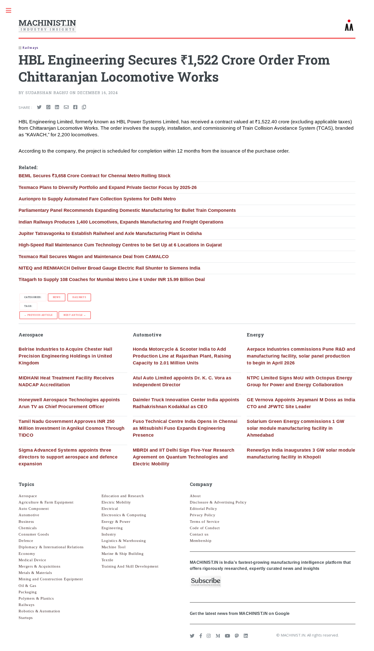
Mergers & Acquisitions (39, 566)
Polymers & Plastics (36, 598)
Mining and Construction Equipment (51, 579)
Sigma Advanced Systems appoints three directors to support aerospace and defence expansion (68, 457)
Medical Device (32, 560)
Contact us (199, 534)
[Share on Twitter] (39, 107)
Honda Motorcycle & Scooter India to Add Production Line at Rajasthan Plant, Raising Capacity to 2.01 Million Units (182, 356)
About (195, 496)
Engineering (112, 528)
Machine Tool (114, 547)
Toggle (8, 10)
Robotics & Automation (39, 611)
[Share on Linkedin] (57, 107)
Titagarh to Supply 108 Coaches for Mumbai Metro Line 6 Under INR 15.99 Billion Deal (112, 279)
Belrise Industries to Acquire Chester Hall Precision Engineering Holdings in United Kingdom (65, 356)
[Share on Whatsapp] (48, 107)
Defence (26, 541)
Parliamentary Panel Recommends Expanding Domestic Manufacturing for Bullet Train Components (127, 210)
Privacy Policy (202, 515)
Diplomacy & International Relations (51, 547)
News (57, 297)
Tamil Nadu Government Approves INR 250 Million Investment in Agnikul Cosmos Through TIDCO (71, 428)
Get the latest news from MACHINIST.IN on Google (240, 613)
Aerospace (28, 496)
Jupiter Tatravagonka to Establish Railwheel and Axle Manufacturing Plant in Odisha (110, 233)
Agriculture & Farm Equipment (46, 502)
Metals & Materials (35, 573)
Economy (27, 554)
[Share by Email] (66, 107)
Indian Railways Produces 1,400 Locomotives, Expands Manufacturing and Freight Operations (121, 222)
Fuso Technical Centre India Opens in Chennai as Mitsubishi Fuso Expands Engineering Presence (185, 428)
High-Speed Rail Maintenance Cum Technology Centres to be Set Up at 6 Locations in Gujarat (120, 244)
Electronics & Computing (124, 515)
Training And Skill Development (130, 566)
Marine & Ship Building (123, 554)
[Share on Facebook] (75, 107)
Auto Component (34, 509)
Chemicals (28, 528)
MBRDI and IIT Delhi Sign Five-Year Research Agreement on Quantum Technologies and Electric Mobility (184, 457)
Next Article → (75, 315)
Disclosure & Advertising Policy (218, 502)
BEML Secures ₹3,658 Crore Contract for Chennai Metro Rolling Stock (94, 175)
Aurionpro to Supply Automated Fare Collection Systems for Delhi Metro (97, 198)
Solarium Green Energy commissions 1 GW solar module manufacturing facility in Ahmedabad (295, 428)
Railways (79, 297)
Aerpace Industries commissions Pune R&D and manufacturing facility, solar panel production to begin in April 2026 (301, 356)
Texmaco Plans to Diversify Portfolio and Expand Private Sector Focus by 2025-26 (108, 187)
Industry (109, 534)
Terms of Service (205, 522)
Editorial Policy (203, 509)
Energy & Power (116, 522)
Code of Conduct (205, 528)
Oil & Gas (27, 586)
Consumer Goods (34, 534)
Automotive (29, 515)
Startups (26, 618)
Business (26, 522)
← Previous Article (38, 315)
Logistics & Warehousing (124, 541)
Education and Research (123, 496)
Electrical (110, 509)
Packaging (28, 592)
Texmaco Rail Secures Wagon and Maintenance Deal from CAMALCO (94, 256)
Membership (200, 541)
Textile (107, 560)
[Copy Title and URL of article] (84, 107)
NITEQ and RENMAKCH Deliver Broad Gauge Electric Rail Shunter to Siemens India (109, 268)
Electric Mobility (116, 502)
